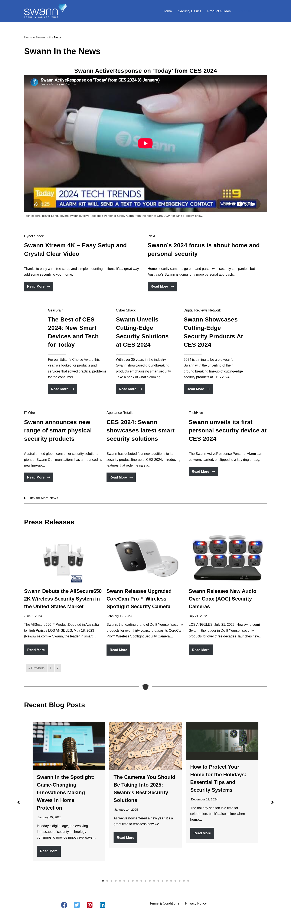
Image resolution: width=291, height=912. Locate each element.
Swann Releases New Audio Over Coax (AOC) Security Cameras (222, 598)
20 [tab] (184, 881)
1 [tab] (103, 881)
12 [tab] (150, 881)
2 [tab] (107, 881)
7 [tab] (128, 881)
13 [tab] (154, 881)
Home (167, 11)
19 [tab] (179, 881)
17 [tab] (171, 881)
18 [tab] (175, 881)
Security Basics (189, 11)
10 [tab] (141, 881)
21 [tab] (188, 881)
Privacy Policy (196, 903)
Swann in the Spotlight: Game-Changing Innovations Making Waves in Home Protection (66, 792)
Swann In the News (251, 11)
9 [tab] (137, 881)
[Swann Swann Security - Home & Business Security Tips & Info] (45, 11)
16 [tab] (167, 881)
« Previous (36, 668)
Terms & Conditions (164, 903)
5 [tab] (120, 881)
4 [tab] (116, 881)
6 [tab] (124, 881)
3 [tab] (111, 881)
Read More (36, 650)
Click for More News (43, 498)
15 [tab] (162, 881)
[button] (18, 802)
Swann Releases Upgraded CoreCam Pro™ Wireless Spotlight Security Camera (139, 598)
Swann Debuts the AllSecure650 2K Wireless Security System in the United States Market (63, 598)
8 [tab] (133, 881)
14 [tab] (158, 881)
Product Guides (219, 11)
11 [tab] (145, 881)
